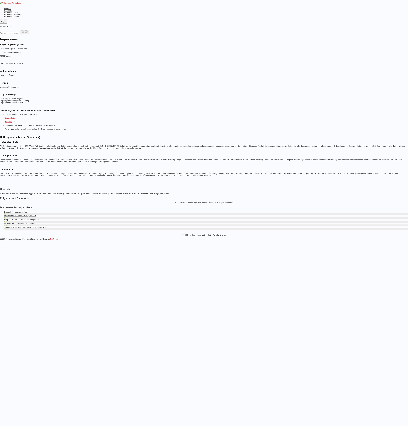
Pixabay (8, 122)
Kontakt (216, 235)
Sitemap (223, 235)
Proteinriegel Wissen (12, 16)
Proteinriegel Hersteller (13, 14)
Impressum (196, 235)
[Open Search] (3, 21)
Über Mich (8, 11)
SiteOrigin (54, 239)
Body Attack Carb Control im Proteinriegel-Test (21, 220)
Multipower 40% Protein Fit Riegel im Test (20, 216)
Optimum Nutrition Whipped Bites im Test (19, 223)
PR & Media (186, 235)
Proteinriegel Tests (11, 13)
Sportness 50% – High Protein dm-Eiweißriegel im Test (25, 227)
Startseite (7, 9)
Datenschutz (206, 235)
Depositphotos (10, 118)
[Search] (24, 32)
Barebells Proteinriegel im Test (15, 212)
